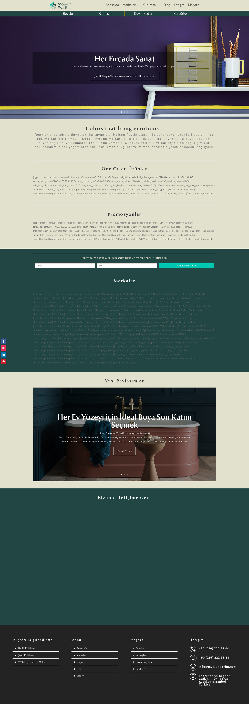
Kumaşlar (106, 14)
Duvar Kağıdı (143, 14)
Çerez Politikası (26, 655)
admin (101, 433)
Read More (124, 451)
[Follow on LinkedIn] (3, 355)
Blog (167, 5)
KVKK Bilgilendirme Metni (31, 662)
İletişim (179, 5)
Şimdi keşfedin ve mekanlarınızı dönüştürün (125, 76)
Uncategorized (133, 433)
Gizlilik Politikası (26, 648)
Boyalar (68, 14)
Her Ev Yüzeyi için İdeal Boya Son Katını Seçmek (124, 421)
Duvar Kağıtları (144, 662)
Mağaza (193, 5)
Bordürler (180, 14)
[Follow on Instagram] (3, 348)
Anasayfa (112, 5)
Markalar (129, 5)
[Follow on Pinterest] (3, 361)
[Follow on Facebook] (3, 341)
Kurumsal (150, 5)
